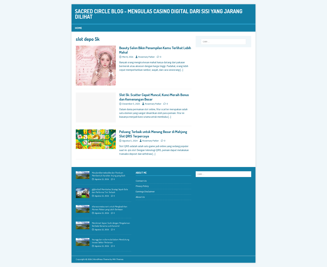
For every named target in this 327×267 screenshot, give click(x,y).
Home (78, 28)
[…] (181, 70)
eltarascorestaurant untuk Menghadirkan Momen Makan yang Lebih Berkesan (109, 208)
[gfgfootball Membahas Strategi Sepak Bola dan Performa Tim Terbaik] (82, 196)
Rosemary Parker (146, 57)
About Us (140, 197)
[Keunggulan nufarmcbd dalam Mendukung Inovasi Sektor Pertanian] (82, 244)
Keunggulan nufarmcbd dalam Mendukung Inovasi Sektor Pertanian (110, 241)
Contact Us (141, 181)
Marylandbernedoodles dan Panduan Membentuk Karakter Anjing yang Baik (108, 174)
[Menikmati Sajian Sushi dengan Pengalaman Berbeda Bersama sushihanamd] (82, 227)
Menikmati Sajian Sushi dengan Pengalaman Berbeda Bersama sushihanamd (111, 224)
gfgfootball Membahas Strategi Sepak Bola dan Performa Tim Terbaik (110, 191)
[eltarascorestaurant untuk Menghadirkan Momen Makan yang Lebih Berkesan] (82, 211)
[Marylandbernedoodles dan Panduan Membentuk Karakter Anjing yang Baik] (82, 177)
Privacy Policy (142, 186)
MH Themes (118, 259)
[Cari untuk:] (223, 42)
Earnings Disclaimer (145, 191)
